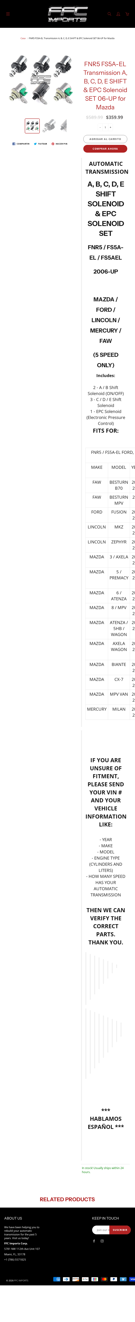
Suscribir (120, 1230)
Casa (23, 38)
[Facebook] (94, 1241)
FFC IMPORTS (21, 1280)
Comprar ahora (105, 148)
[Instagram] (102, 1241)
